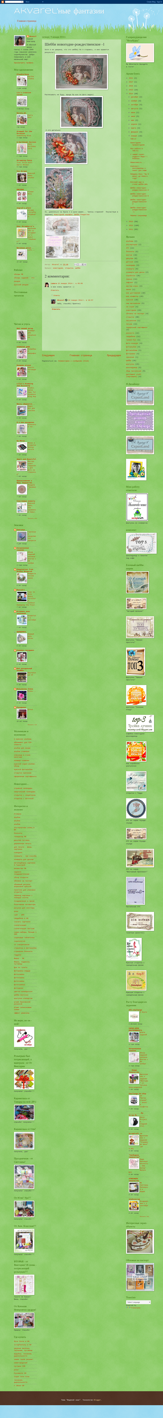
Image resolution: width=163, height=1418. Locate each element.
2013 (131, 222)
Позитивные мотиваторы (24, 905)
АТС (127, 248)
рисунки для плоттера (24, 908)
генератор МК (20, 837)
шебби (77, 268)
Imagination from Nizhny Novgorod (25, 570)
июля (133, 113)
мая (133, 120)
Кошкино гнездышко (25, 650)
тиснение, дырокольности (20, 1381)
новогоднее (58, 268)
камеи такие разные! (23, 1359)
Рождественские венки (32, 576)
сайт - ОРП (19, 915)
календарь (130, 265)
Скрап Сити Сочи (21, 1377)
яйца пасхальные (133, 371)
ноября (134, 101)
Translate (135, 1308)
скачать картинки (22, 922)
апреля (134, 124)
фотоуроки (18, 988)
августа (135, 109)
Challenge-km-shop (137, 1094)
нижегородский (20, 1363)
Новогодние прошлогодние (137, 144)
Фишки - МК (19, 958)
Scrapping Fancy (24, 160)
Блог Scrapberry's (25, 226)
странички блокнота (23, 951)
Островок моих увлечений (23, 612)
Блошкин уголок (24, 365)
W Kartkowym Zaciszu (26, 142)
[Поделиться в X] (80, 264)
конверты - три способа (25, 856)
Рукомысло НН (20, 1373)
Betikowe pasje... (25, 248)
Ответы (56, 296)
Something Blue (24, 136)
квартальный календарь (24, 792)
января (134, 136)
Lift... (31, 250)
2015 (131, 90)
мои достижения (133, 293)
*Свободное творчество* (134, 1156)
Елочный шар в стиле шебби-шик (139, 183)
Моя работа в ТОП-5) (136, 150)
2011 (131, 229)
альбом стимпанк (21, 752)
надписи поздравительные (21, 873)
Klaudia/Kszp (23, 74)
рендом (17, 281)
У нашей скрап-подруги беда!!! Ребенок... (139, 157)
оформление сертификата (25, 777)
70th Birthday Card (32, 146)
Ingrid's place (24, 208)
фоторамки (130, 354)
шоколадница (131, 368)
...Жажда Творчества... (135, 1071)
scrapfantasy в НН (22, 1345)
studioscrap (134, 1199)
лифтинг (129, 283)
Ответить (55, 290)
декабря (135, 97)
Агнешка (17, 814)
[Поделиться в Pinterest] (85, 264)
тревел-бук (131, 340)
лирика (129, 279)
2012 (131, 225)
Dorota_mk (21, 113)
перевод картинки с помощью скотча (23, 897)
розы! (16, 1370)
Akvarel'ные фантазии (59, 11)
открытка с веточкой (23, 799)
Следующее (48, 355)
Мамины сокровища (138, 216)
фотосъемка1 (19, 985)
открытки (69, 268)
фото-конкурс (132, 343)
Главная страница (26, 20)
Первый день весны (31, 636)
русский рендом (21, 285)
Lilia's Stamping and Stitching (25, 385)
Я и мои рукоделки (25, 422)
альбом (17, 817)
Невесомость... (137, 162)
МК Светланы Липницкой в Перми (144, 1187)
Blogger (97, 1400)
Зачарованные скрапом (23, 549)
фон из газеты (20, 967)
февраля (135, 132)
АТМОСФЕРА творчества (134, 1180)
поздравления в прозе (24, 901)
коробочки (130, 276)
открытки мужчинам (22, 773)
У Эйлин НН (19, 1386)
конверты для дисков (23, 859)
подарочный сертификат (136, 327)
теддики (17, 955)
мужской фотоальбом (23, 770)
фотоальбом (131, 347)
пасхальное (131, 321)
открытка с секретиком (24, 795)
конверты (130, 269)
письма (129, 324)
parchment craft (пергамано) (133, 376)
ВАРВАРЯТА (21, 632)
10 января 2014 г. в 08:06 (70, 283)
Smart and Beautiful (26, 459)
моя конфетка (132, 296)
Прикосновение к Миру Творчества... (26, 482)
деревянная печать (22, 844)
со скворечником (21, 945)
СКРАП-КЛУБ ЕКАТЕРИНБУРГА (135, 1029)
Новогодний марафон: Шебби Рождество (72, 215)
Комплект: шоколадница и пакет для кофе (138, 168)
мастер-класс (132, 286)
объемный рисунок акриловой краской (22, 886)
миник (128, 290)
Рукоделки (21, 707)
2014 (131, 94)
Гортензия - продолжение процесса (32, 536)
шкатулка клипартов (23, 998)
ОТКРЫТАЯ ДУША (23, 347)
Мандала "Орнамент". (32, 487)
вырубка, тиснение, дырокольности (23, 1355)
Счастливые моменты (26, 501)
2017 (131, 82)
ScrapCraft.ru (135, 1134)
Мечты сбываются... (26, 404)
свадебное (130, 336)
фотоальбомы (131, 350)
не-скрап (130, 307)
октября (135, 105)
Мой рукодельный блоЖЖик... (24, 670)
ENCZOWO (20, 190)
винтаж (129, 255)
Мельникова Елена (25, 689)
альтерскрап (131, 245)
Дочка (30, 710)
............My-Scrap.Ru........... (138, 1114)
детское (129, 262)
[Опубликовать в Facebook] (83, 264)
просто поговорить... (32, 370)
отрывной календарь (23, 788)
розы (16, 911)
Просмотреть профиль (23, 63)
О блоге (143, 1012)
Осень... (32, 691)
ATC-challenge (135, 1010)
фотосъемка (19, 974)
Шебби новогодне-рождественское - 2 (139, 202)
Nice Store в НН (21, 1341)
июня (133, 116)
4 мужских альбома (22, 739)
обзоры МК (18, 274)
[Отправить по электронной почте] (75, 264)
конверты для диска (135, 272)
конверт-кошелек (21, 761)
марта (134, 128)
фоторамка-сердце (22, 971)
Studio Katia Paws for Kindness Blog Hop (32, 392)
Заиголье (21, 530)
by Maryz (21, 441)
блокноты (18, 833)
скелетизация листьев (24, 929)
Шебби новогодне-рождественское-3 (139, 195)
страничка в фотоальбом (25, 948)
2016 (131, 86)
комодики (18, 853)
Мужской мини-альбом (31, 175)
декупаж (129, 258)
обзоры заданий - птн (24, 278)
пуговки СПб (19, 1366)
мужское (129, 300)
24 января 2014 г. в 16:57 (80, 300)
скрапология (19, 941)
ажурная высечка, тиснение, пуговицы (23, 1349)
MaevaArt (21, 590)
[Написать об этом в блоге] (78, 264)
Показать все (32, 518)
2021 (131, 78)
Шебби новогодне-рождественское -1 (138, 210)
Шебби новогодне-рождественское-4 (139, 189)
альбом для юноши (22, 748)
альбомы (129, 241)
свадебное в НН (21, 918)
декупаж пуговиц (21, 840)
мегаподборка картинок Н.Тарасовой (24, 864)
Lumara (54, 283)
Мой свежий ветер (25, 329)
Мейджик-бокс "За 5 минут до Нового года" (139, 176)
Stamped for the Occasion (24, 132)
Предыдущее (114, 355)
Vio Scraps (22, 171)
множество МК (20, 869)
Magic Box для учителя (31, 408)
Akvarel (60, 300)
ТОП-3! (133, 139)
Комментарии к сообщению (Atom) (73, 361)
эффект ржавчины (21, 1013)
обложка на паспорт (135, 314)
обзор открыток (21, 878)
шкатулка (130, 364)
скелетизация (20, 925)
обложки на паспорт (23, 881)
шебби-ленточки (21, 995)
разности (130, 333)
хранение (130, 357)
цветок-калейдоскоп (23, 992)
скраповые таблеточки (24, 938)
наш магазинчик (133, 303)
